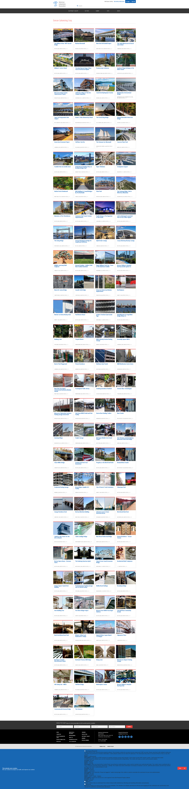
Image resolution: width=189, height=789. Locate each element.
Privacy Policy (110, 746)
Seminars (84, 732)
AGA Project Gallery (109, 1)
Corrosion (58, 734)
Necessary (91, 751)
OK (184, 768)
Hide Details (175, 769)
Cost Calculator (72, 741)
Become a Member (85, 740)
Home (57, 732)
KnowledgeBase (72, 735)
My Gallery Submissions (119, 1)
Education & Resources (71, 733)
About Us (71, 737)
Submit (129, 726)
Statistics (88, 781)
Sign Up (133, 1)
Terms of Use (102, 746)
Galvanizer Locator (73, 739)
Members (83, 738)
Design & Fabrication (60, 739)
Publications (84, 734)
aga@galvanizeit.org (123, 734)
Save (180, 768)
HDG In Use (58, 741)
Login (128, 1)
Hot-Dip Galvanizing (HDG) (60, 737)
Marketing (88, 784)
